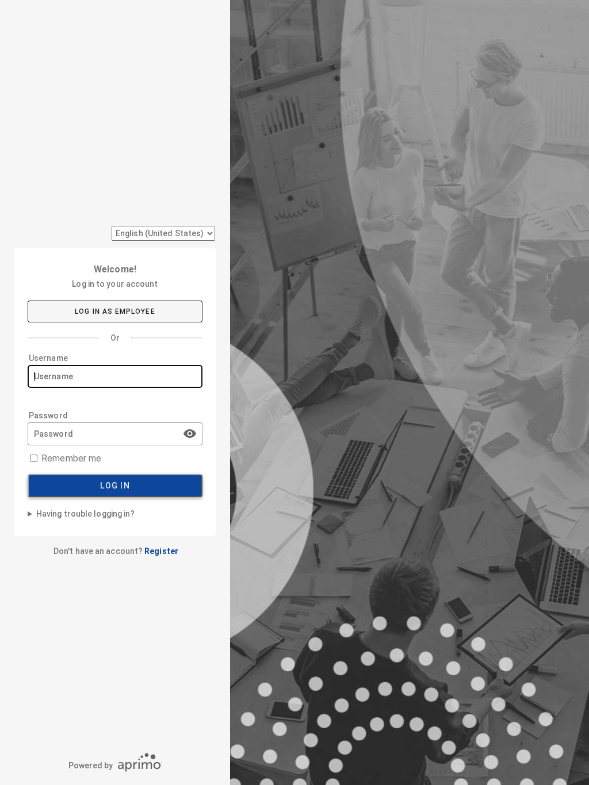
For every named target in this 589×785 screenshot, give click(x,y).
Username (48, 358)
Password (48, 415)
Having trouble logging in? (85, 513)
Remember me (71, 458)
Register (161, 551)
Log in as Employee (115, 311)
